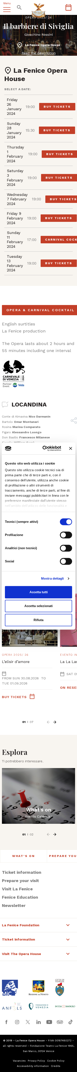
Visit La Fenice (17, 888)
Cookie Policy (55, 1060)
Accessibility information (33, 1066)
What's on (23, 856)
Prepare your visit (20, 880)
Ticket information (21, 872)
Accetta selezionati (38, 606)
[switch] (66, 535)
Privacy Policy (36, 1060)
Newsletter (13, 905)
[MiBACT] (12, 988)
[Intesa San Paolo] (65, 1006)
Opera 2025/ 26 (15, 654)
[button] (48, 722)
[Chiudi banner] (70, 448)
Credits (55, 1066)
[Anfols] (12, 1006)
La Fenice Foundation (20, 925)
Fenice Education (20, 897)
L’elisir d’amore (16, 661)
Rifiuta (38, 620)
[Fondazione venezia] (38, 1006)
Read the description (39, 53)
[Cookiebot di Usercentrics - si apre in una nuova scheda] (45, 448)
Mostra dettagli (52, 578)
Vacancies (19, 1060)
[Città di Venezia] (65, 987)
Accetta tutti (39, 592)
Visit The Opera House (21, 954)
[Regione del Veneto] (38, 987)
